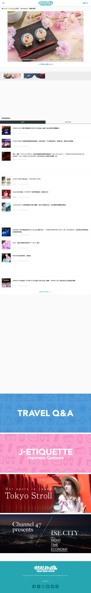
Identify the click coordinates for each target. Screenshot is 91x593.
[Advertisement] (45, 99)
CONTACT (45, 581)
